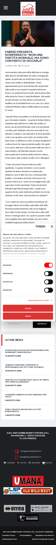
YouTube (48, 463)
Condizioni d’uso (9, 539)
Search (41, 323)
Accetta (28, 308)
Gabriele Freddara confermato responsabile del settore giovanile (24, 366)
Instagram (35, 463)
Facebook (11, 463)
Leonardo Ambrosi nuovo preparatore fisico (26, 396)
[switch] (48, 273)
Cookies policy (8, 535)
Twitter (23, 463)
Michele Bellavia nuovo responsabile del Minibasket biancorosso (27, 351)
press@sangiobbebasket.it (30, 457)
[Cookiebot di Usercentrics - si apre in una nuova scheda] (33, 226)
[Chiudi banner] (52, 226)
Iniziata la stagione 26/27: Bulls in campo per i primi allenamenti (27, 381)
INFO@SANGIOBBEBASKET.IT (31, 451)
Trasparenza (25, 535)
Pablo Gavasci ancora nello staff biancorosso (23, 410)
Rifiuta (28, 316)
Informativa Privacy (45, 535)
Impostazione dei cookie (38, 300)
